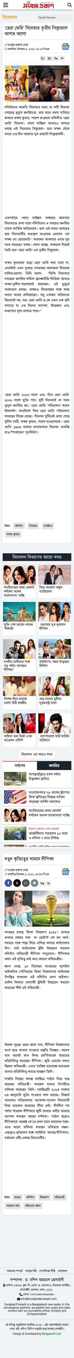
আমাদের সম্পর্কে (15, 1271)
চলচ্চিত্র (48, 526)
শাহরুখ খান (12, 1206)
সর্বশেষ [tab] (20, 765)
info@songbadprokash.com (39, 1299)
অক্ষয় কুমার (13, 534)
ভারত (17, 1197)
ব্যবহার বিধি (31, 1271)
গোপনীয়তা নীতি (47, 1271)
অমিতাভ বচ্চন (33, 1206)
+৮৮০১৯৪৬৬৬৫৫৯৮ (42, 1294)
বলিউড (19, 526)
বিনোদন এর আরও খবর (37, 754)
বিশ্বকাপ (44, 1197)
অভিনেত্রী (59, 1197)
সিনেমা (33, 526)
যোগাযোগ (62, 1271)
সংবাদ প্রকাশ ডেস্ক (18, 45)
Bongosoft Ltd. (51, 1333)
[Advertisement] (37, 176)
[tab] (20, 765)
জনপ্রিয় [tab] (54, 765)
